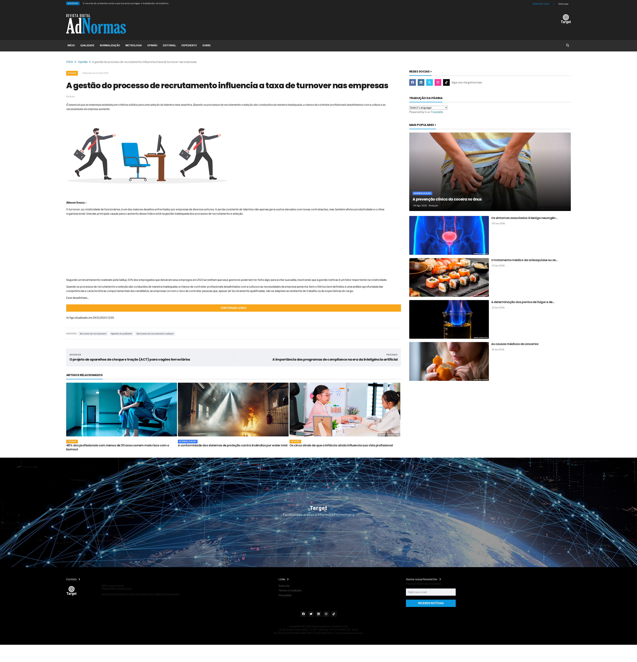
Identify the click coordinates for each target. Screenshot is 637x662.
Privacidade (285, 595)
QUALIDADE (87, 45)
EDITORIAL (169, 45)
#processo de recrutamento (93, 333)
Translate (437, 112)
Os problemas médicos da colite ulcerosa (104, 3)
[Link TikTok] (446, 82)
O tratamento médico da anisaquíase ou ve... (524, 260)
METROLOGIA (133, 45)
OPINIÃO (152, 45)
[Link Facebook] (412, 82)
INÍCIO (71, 45)
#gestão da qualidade (121, 333)
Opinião (83, 62)
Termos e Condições (290, 590)
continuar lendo (234, 308)
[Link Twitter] (429, 82)
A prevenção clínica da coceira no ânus (447, 199)
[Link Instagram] (438, 82)
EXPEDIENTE (189, 45)
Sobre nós (284, 585)
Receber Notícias (431, 603)
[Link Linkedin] (421, 82)
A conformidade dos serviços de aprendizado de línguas (330, 445)
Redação (433, 205)
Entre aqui (563, 4)
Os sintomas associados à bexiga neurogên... (524, 218)
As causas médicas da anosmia (514, 344)
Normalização (76, 441)
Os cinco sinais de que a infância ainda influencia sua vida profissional (229, 445)
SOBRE (206, 45)
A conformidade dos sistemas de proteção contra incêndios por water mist (121, 445)
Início (69, 61)
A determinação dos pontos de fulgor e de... (522, 302)
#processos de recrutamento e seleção (155, 333)
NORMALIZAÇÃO (110, 45)
